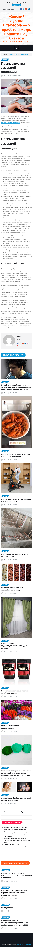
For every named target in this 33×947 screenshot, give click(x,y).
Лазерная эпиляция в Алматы (10, 122)
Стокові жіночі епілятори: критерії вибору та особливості (16, 799)
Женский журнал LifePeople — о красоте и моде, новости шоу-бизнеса (16, 27)
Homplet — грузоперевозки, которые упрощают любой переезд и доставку (16, 875)
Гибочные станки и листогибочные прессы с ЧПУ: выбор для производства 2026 (17, 840)
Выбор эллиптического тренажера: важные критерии (16, 500)
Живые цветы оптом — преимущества (11, 726)
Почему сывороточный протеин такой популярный (15, 692)
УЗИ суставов (8, 836)
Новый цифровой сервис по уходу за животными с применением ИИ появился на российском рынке (16, 387)
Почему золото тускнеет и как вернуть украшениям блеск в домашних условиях (14, 892)
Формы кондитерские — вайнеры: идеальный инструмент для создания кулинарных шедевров (16, 772)
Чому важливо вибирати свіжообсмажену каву (12, 588)
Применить (25, 812)
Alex (5, 76)
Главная (4, 54)
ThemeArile (28, 944)
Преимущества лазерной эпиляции (18, 54)
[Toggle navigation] (16, 47)
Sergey (6, 881)
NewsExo (20, 944)
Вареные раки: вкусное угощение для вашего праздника (15, 455)
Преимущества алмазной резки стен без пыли (15, 555)
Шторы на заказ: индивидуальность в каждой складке (14, 645)
